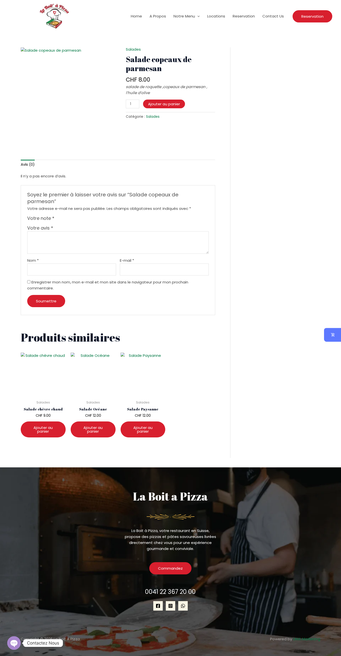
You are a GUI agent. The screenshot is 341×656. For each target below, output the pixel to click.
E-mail (127, 260)
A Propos (158, 16)
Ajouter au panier (164, 104)
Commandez (170, 568)
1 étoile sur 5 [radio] (59, 219)
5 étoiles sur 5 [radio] (81, 219)
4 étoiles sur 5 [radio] (75, 219)
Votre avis (40, 228)
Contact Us (273, 16)
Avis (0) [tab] (28, 164)
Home (136, 16)
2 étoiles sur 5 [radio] (64, 219)
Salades (133, 49)
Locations (216, 16)
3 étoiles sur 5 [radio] (70, 219)
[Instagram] (170, 606)
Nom (33, 260)
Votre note (40, 218)
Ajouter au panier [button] (43, 429)
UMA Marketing (306, 639)
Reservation (244, 16)
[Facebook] (158, 606)
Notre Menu (184, 16)
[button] (197, 16)
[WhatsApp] (183, 606)
